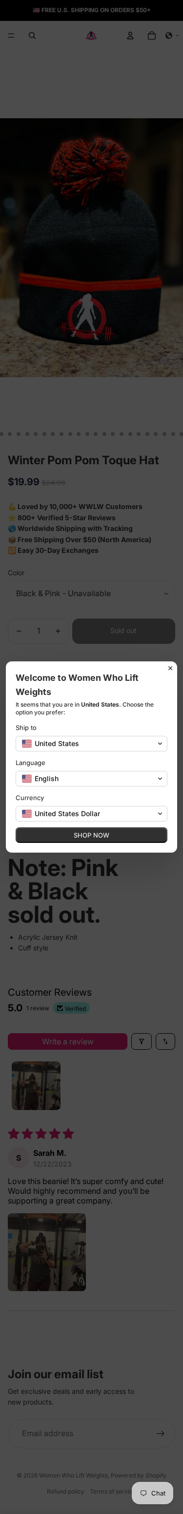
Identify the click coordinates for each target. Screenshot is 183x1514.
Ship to (26, 727)
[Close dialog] (170, 668)
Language (30, 762)
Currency (30, 798)
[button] (91, 743)
